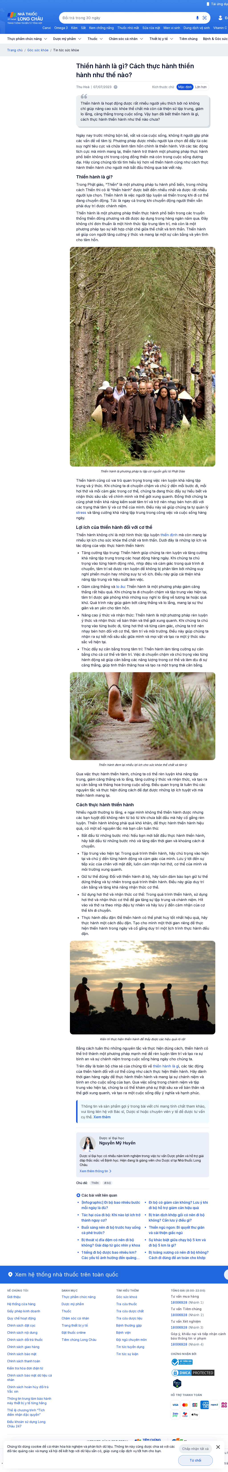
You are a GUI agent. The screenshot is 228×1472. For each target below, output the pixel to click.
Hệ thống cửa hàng (21, 1304)
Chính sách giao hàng (23, 1347)
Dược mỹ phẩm (73, 1304)
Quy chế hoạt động (21, 1318)
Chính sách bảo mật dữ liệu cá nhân (29, 1377)
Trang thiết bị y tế (75, 1325)
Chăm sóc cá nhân (75, 1318)
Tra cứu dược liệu (129, 1318)
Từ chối (196, 1460)
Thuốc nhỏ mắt (128, 28)
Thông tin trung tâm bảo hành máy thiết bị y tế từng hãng (29, 1401)
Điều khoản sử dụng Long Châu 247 (26, 1424)
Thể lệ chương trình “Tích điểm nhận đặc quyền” (26, 1412)
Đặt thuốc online (74, 1332)
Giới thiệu (13, 1297)
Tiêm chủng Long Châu (79, 1340)
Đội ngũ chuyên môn (131, 1340)
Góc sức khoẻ (126, 1297)
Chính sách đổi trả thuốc (25, 1340)
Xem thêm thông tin (94, 1171)
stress (81, 512)
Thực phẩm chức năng (79, 1297)
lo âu (120, 586)
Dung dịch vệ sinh (197, 28)
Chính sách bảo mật (22, 1354)
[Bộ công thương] (182, 1362)
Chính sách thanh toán (23, 1361)
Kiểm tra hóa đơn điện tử (25, 1368)
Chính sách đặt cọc (21, 1325)
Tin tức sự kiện (127, 1354)
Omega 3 (61, 28)
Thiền (95, 1183)
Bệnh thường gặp (129, 1325)
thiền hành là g (165, 1066)
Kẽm (74, 28)
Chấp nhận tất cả (195, 1449)
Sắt (83, 28)
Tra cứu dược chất (130, 1311)
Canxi (47, 28)
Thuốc (66, 1311)
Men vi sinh (172, 28)
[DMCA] (193, 1372)
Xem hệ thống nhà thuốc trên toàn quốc (66, 1274)
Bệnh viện (123, 1332)
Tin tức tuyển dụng (130, 1347)
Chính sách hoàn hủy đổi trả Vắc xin (28, 1389)
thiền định (168, 535)
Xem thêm (102, 1117)
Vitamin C (220, 28)
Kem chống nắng (101, 28)
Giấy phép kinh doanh (23, 1311)
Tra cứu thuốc (126, 1304)
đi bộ (107, 1183)
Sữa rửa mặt (151, 28)
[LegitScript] (193, 1383)
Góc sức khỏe (38, 50)
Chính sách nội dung (22, 1332)
